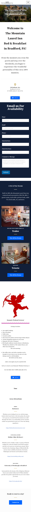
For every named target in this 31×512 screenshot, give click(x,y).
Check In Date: (6, 141)
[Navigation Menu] (28, 2)
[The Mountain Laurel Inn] (7, 2)
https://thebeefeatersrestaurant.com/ (15, 428)
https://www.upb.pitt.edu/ (15, 481)
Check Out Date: (6, 149)
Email (4, 125)
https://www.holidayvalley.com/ (15, 456)
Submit (5, 172)
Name (4, 117)
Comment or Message (8, 157)
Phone (4, 133)
